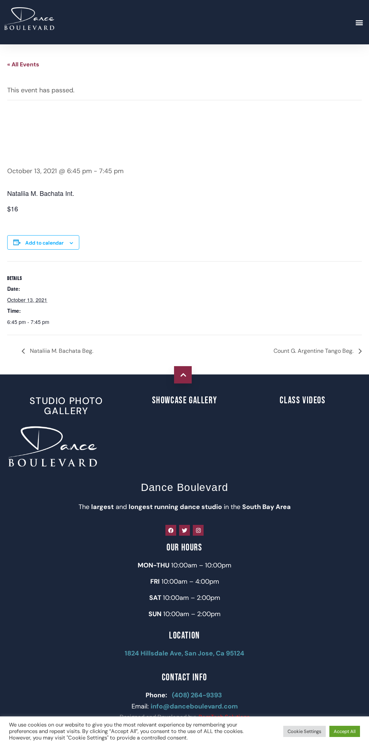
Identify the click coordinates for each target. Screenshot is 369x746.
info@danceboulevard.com (194, 706)
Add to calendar (44, 243)
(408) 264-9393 (197, 695)
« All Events (23, 64)
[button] (359, 22)
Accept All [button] (345, 731)
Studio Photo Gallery (66, 406)
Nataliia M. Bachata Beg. (60, 351)
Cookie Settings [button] (304, 731)
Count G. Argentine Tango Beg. (314, 351)
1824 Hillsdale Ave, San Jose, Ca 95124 (184, 653)
